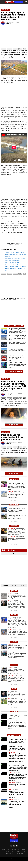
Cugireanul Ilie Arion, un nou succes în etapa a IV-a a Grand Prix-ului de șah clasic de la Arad (16, 254)
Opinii (14, 553)
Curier (14, 585)
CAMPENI (24, 849)
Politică (22, 553)
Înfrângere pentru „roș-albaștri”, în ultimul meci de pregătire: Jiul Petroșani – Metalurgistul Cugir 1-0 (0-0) (15, 260)
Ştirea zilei (5, 585)
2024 (18, 298)
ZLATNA (23, 851)
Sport (22, 585)
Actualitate (5, 553)
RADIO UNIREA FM (10, 853)
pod (15, 299)
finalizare (4, 299)
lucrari (10, 299)
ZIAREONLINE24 (19, 853)
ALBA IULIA (13, 849)
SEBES (13, 851)
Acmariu (23, 298)
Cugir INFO (9, 23)
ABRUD (3, 849)
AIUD (8, 849)
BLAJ (19, 849)
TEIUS (18, 851)
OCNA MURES (7, 851)
